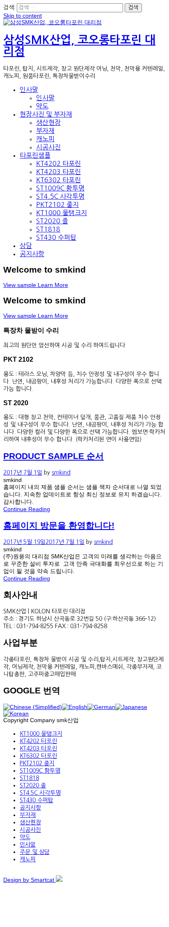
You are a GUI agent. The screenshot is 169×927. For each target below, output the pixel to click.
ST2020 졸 (52, 221)
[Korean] (16, 713)
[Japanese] (131, 707)
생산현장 (48, 122)
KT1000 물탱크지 (61, 212)
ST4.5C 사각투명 (60, 196)
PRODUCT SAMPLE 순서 (53, 456)
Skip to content (22, 15)
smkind (61, 472)
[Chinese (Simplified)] (32, 707)
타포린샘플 (35, 155)
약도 (42, 106)
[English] (74, 707)
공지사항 (32, 253)
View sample (20, 285)
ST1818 (48, 229)
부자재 (45, 130)
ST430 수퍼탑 (56, 237)
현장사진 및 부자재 (46, 114)
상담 (26, 245)
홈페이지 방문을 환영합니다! (58, 525)
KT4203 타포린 (58, 171)
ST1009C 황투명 (60, 188)
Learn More (53, 285)
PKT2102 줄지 (57, 204)
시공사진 (48, 147)
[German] (101, 707)
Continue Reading (26, 509)
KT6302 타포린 (58, 180)
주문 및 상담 (35, 852)
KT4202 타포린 (58, 163)
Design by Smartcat (29, 880)
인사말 (29, 89)
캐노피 (45, 138)
